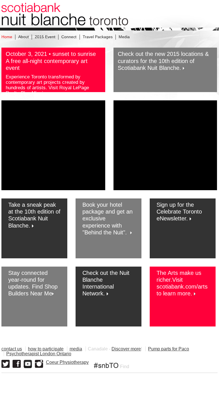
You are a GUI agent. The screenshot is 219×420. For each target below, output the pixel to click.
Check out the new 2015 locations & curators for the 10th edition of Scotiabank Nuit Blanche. (163, 61)
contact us (11, 348)
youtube (28, 364)
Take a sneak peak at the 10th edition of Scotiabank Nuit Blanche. (34, 215)
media (76, 348)
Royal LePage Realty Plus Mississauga (47, 90)
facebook (17, 364)
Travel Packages (98, 37)
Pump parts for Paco (168, 348)
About (23, 37)
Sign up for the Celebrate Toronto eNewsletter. (179, 212)
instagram (39, 364)
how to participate (46, 348)
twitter (5, 364)
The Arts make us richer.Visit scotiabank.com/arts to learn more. (182, 283)
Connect (68, 37)
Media (124, 37)
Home (6, 37)
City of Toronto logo (142, 410)
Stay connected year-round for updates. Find (28, 280)
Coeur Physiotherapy (67, 362)
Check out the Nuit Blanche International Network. (105, 283)
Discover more (126, 348)
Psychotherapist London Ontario (38, 353)
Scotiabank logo (191, 410)
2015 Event (45, 37)
